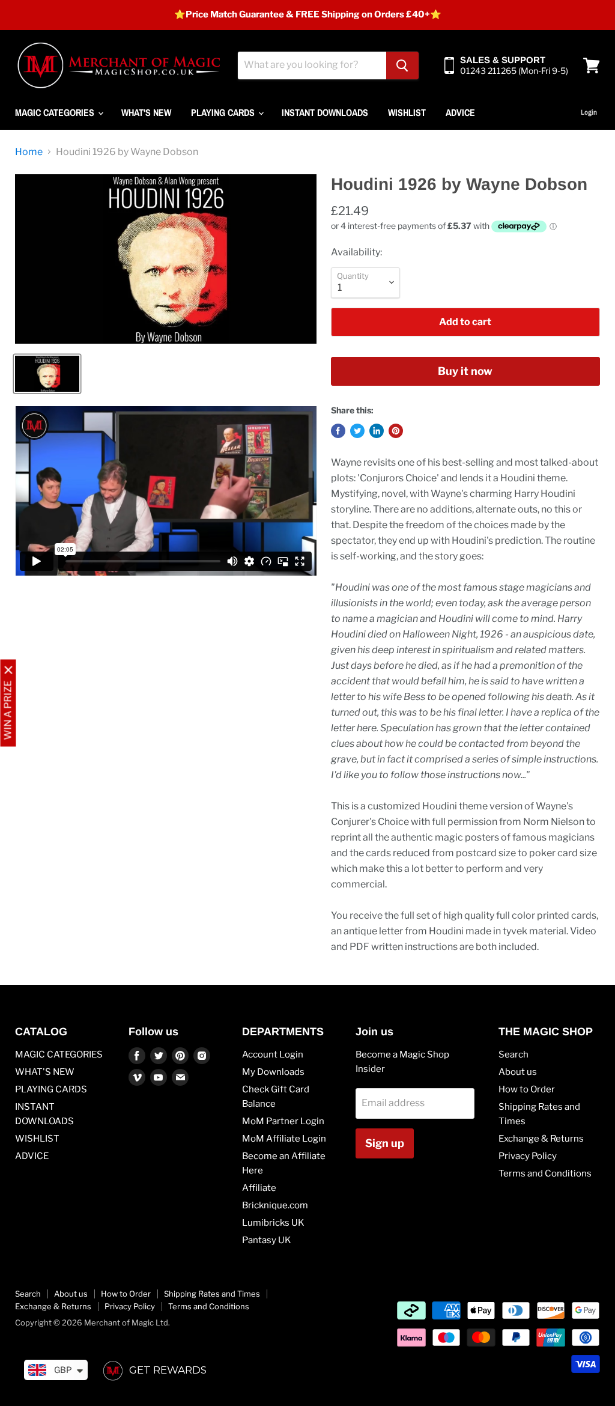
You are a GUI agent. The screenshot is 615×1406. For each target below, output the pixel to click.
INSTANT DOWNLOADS (325, 112)
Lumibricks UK (273, 1222)
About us (517, 1072)
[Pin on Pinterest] (396, 431)
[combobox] (312, 65)
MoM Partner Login (283, 1121)
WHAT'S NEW (146, 112)
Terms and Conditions (545, 1173)
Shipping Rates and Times (212, 1293)
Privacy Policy (527, 1156)
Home (29, 152)
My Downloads (273, 1072)
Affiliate (259, 1187)
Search (513, 1054)
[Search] (402, 65)
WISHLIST (407, 112)
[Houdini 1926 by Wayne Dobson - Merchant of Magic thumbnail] (47, 374)
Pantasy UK (266, 1240)
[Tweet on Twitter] (357, 431)
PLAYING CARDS (224, 112)
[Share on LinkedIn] (376, 431)
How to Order (526, 1089)
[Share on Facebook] (338, 431)
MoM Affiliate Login (284, 1138)
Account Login (272, 1054)
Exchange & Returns (541, 1138)
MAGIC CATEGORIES (56, 112)
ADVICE (460, 112)
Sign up (384, 1143)
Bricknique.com (275, 1205)
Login (589, 112)
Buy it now (465, 371)
